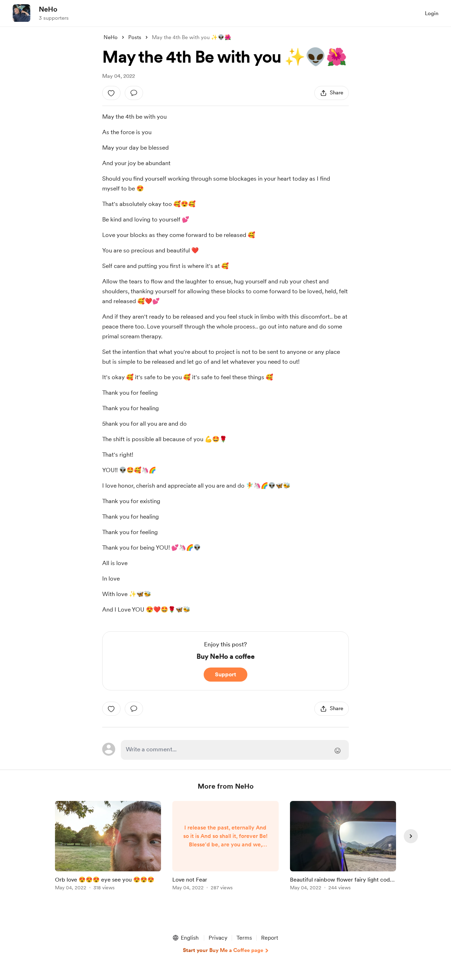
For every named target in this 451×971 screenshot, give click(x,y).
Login (431, 13)
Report (269, 937)
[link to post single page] (108, 847)
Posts (134, 37)
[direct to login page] (235, 750)
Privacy (218, 937)
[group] (108, 847)
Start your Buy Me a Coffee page (223, 950)
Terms (244, 937)
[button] (185, 938)
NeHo (48, 9)
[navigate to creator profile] (21, 13)
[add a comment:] (134, 93)
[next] (411, 836)
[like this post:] (111, 93)
